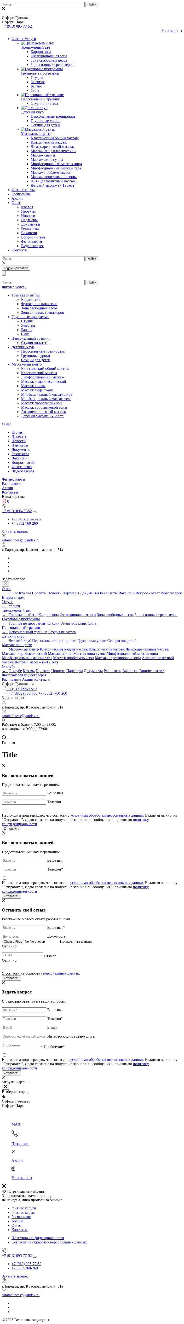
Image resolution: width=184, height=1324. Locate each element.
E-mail (52, 1027)
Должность (56, 936)
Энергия (38, 82)
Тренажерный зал (35, 47)
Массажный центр (36, 134)
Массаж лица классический (53, 151)
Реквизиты (30, 228)
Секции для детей (45, 125)
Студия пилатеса (44, 103)
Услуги (7, 602)
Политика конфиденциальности (38, 1238)
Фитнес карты (23, 190)
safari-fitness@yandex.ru (21, 540)
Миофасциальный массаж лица (56, 164)
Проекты (28, 211)
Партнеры (29, 220)
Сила (35, 90)
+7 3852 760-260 (25, 523)
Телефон (54, 802)
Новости (28, 216)
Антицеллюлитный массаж (53, 181)
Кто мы (27, 207)
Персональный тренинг (40, 99)
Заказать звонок (15, 531)
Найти (91, 4)
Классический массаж (49, 142)
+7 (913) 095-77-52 (17, 26)
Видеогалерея (32, 246)
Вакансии (29, 233)
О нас (16, 203)
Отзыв (50, 956)
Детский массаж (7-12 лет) (52, 185)
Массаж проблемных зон (51, 172)
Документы (30, 224)
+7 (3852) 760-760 (23, 693)
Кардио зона (41, 52)
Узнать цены (171, 31)
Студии (37, 77)
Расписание (21, 194)
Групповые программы (40, 73)
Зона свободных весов (49, 60)
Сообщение (54, 1047)
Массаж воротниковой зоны (54, 177)
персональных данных (61, 973)
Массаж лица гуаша (47, 159)
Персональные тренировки (53, 116)
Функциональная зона (49, 56)
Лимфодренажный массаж (52, 147)
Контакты (20, 250)
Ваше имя (55, 793)
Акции (17, 198)
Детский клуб (32, 112)
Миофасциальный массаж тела (56, 168)
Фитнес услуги (24, 39)
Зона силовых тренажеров (52, 65)
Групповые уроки (45, 121)
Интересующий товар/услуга (71, 1036)
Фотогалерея (31, 241)
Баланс (36, 86)
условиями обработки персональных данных (107, 815)
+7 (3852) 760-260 (52, 693)
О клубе (8, 666)
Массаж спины (43, 155)
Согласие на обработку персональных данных (49, 1242)
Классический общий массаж (55, 138)
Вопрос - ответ (33, 237)
